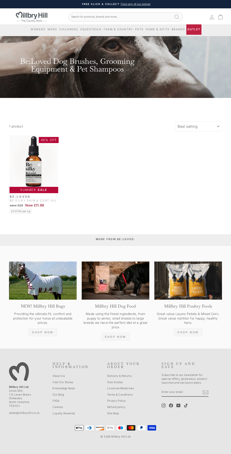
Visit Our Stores (63, 382)
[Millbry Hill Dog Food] (115, 281)
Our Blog (58, 394)
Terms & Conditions (120, 394)
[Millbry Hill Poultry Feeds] (188, 281)
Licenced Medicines (120, 388)
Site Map (113, 413)
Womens (38, 29)
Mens (52, 29)
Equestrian (91, 29)
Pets (139, 29)
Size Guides (115, 382)
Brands (178, 29)
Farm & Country (118, 29)
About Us (59, 376)
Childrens (68, 29)
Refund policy (116, 407)
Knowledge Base (64, 388)
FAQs (56, 400)
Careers (58, 407)
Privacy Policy (116, 400)
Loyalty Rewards (64, 413)
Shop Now (43, 332)
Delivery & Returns (119, 376)
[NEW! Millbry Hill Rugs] (43, 281)
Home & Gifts (157, 29)
